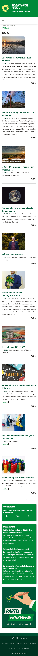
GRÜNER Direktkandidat (12, 254)
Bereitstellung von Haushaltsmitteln (18, 477)
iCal (28, 516)
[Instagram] (17, 638)
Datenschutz (13, 648)
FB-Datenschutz (24, 648)
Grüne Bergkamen (8, 26)
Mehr (33, 83)
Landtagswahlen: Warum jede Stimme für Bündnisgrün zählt (19, 567)
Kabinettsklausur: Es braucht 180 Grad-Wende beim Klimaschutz (18, 531)
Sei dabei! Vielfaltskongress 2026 (16, 549)
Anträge (5, 402)
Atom (18, 516)
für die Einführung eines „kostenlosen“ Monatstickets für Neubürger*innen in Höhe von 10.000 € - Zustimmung (19, 483)
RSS (8, 516)
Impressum (32, 643)
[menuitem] (5, 643)
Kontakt (12, 643)
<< (11, 499)
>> (27, 499)
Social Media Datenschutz (19, 653)
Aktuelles (5, 28)
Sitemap (19, 643)
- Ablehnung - (10, 441)
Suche (25, 643)
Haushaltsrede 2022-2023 (13, 347)
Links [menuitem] (23, 638)
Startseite (5, 643)
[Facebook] (13, 638)
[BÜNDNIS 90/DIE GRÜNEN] (5, 8)
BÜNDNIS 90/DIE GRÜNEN (20, 7)
